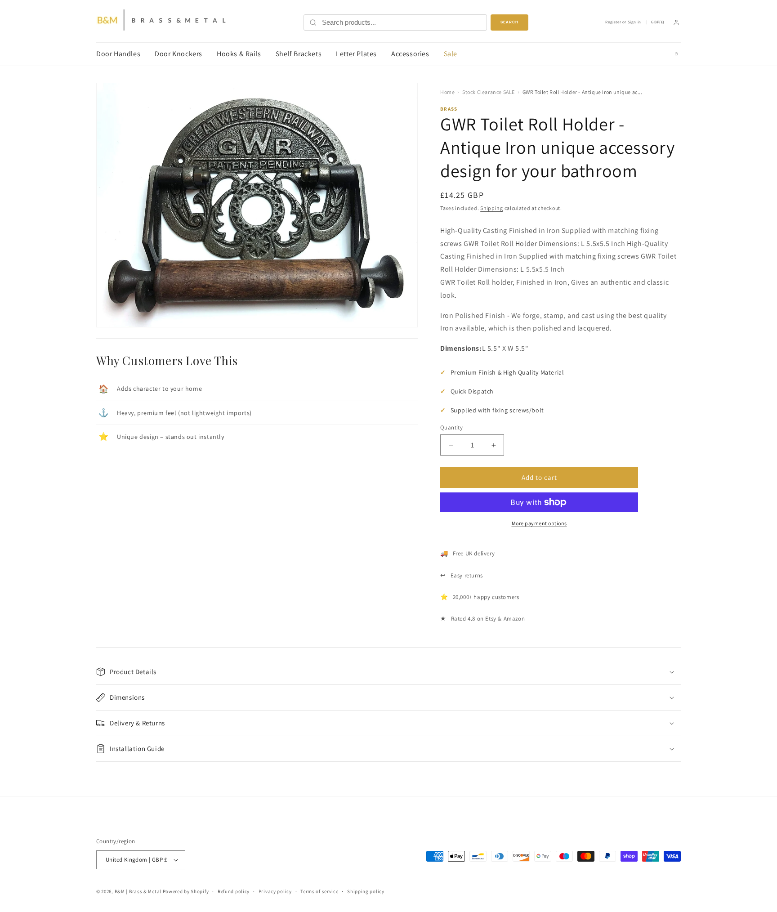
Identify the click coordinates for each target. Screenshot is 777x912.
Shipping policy (365, 891)
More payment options (539, 523)
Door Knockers (178, 53)
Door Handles (118, 53)
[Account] (676, 22)
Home (447, 92)
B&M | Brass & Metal (138, 891)
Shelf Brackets (299, 53)
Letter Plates (356, 53)
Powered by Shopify (186, 891)
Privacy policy (275, 891)
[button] (388, 671)
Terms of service (319, 891)
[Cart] (676, 54)
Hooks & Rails (239, 53)
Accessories (410, 53)
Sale (450, 53)
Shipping (491, 208)
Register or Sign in (623, 22)
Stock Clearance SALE (488, 92)
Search (509, 22)
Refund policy (234, 891)
